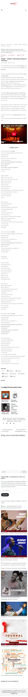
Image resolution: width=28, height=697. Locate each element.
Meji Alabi (21, 98)
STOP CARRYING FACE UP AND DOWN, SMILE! (11, 675)
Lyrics (18, 419)
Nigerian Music (10, 421)
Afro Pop (12, 418)
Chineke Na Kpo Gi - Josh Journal (9, 646)
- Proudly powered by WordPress (14, 691)
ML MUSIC (3, 55)
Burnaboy (22, 418)
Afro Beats (7, 418)
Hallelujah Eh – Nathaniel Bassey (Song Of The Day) (14, 616)
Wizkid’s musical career (11, 93)
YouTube (12, 81)
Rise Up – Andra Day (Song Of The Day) (11, 508)
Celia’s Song (9, 86)
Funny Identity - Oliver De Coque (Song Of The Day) (14, 533)
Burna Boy (3, 69)
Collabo (4, 419)
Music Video (23, 419)
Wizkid (22, 67)
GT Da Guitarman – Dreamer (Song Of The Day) (13, 565)
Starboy (16, 421)
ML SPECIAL (11, 55)
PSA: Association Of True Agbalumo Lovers (20, 430)
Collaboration (9, 419)
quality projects (17, 114)
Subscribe (5, 494)
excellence (21, 65)
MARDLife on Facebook (10, 681)
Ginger (14, 419)
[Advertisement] (14, 28)
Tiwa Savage (4, 85)
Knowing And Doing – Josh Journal (7, 430)
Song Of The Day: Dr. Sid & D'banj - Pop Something (13, 568)
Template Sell (14, 693)
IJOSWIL (5, 62)
